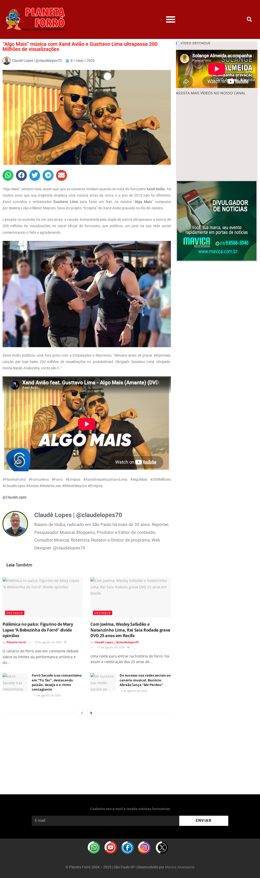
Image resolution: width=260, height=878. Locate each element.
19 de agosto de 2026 (47, 642)
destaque (15, 613)
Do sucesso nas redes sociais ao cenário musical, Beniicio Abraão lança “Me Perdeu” (145, 680)
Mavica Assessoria (179, 867)
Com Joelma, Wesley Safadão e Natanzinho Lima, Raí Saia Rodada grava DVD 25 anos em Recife (130, 629)
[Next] (91, 712)
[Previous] (82, 712)
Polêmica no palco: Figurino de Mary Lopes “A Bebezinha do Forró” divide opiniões (38, 629)
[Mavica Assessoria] (216, 220)
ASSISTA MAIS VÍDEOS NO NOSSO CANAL (210, 93)
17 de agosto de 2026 (110, 647)
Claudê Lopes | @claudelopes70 (116, 642)
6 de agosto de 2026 (133, 691)
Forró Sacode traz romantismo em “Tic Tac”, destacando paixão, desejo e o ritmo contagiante (57, 682)
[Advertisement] (216, 138)
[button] (170, 19)
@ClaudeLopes (14, 497)
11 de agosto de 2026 (46, 695)
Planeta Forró (16, 642)
